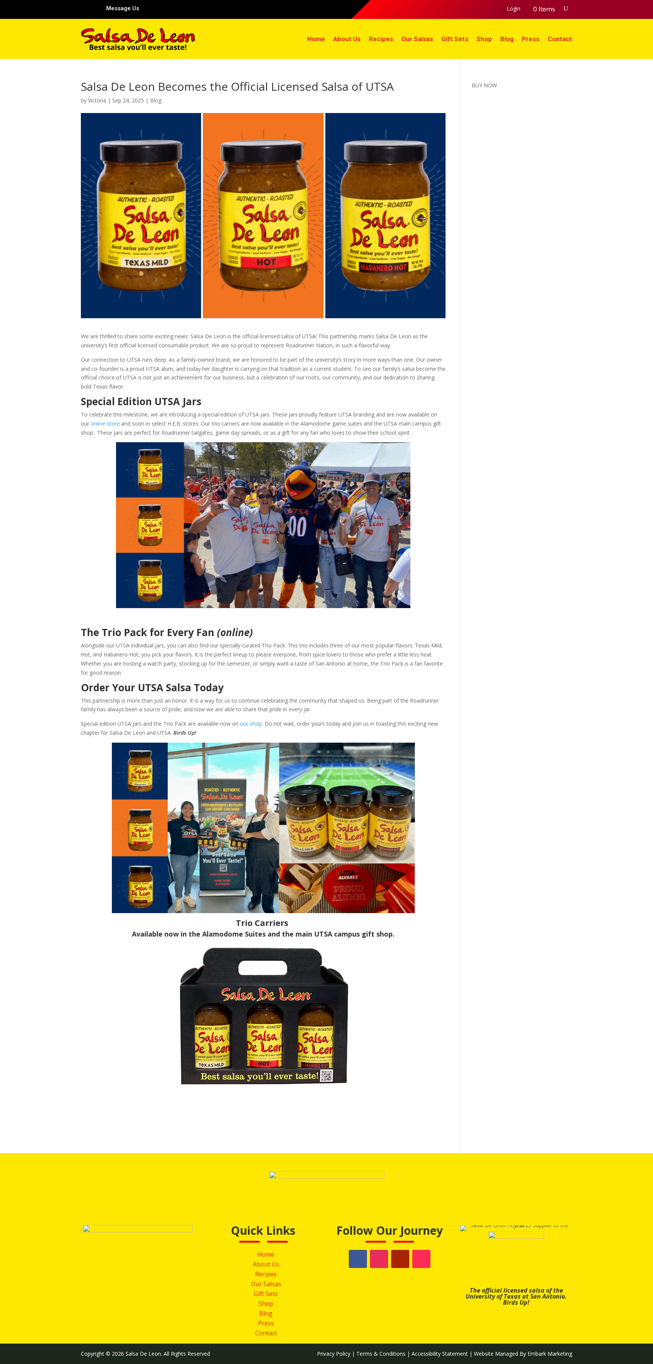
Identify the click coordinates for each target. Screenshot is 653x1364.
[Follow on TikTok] (491, 9)
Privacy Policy (333, 1353)
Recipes (381, 39)
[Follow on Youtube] (476, 9)
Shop (484, 39)
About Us (347, 39)
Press (530, 39)
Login (513, 9)
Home (316, 39)
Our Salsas (417, 39)
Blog (507, 39)
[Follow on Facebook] (446, 9)
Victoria (97, 100)
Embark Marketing (550, 1353)
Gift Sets (454, 39)
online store (106, 423)
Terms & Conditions (380, 1353)
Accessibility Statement (440, 1353)
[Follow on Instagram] (461, 9)
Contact (560, 39)
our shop (251, 723)
